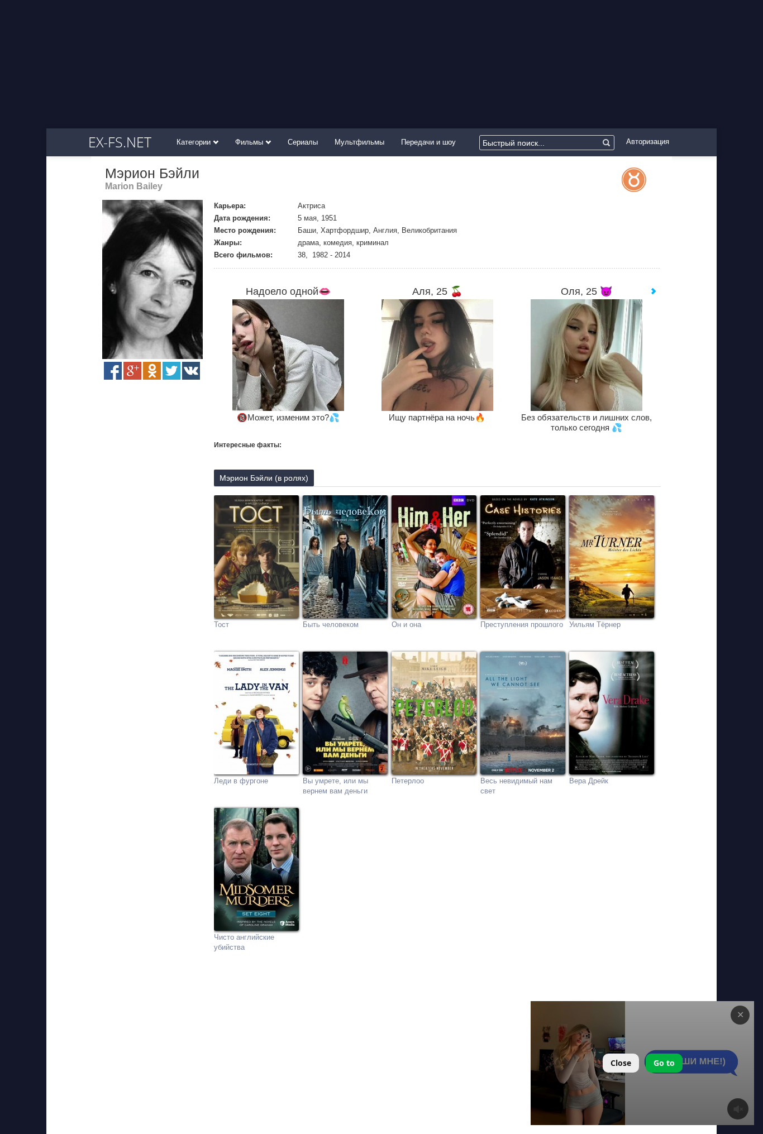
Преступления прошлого (521, 624)
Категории (195, 142)
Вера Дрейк (588, 781)
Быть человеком (331, 624)
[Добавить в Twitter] (171, 371)
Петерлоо (408, 781)
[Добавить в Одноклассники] (152, 371)
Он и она (406, 624)
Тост (221, 624)
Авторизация (647, 141)
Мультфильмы (359, 142)
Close (621, 1063)
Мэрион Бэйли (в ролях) (264, 477)
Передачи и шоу (428, 142)
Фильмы (250, 142)
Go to (664, 1063)
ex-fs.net (119, 141)
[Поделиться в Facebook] (113, 371)
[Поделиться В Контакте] (191, 371)
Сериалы (303, 142)
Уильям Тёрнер (595, 624)
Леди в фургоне (241, 781)
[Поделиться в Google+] (132, 371)
